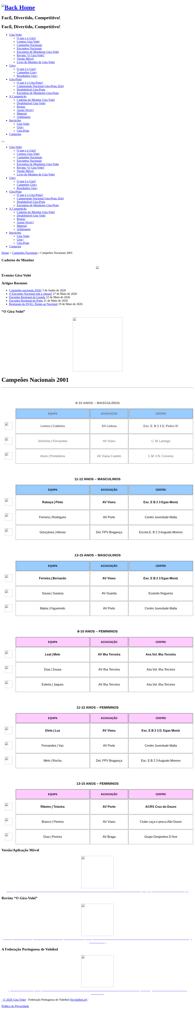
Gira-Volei (15, 34)
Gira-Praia (15, 79)
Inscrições (15, 120)
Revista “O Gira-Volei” (31, 55)
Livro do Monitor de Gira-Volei (36, 62)
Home (5, 252)
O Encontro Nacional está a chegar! (30, 293)
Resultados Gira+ (27, 75)
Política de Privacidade (15, 1006)
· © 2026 (7, 999)
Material (22, 113)
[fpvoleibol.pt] (79, 999)
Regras (21, 106)
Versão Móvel (25, 58)
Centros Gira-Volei (28, 41)
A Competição (17, 96)
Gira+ (12, 65)
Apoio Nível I (25, 110)
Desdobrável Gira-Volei (31, 103)
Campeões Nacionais (29, 45)
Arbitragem (23, 117)
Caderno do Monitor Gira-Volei (36, 99)
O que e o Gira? (26, 38)
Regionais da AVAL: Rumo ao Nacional (33, 304)
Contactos (15, 134)
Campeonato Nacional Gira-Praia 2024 (40, 86)
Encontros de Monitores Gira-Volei (38, 51)
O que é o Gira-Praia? (30, 82)
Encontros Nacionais (29, 48)
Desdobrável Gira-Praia (31, 89)
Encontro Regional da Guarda (27, 297)
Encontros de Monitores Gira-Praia (38, 93)
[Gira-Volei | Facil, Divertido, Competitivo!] (18, 7)
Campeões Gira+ (27, 72)
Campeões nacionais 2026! (25, 290)
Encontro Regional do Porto (26, 300)
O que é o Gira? (26, 69)
